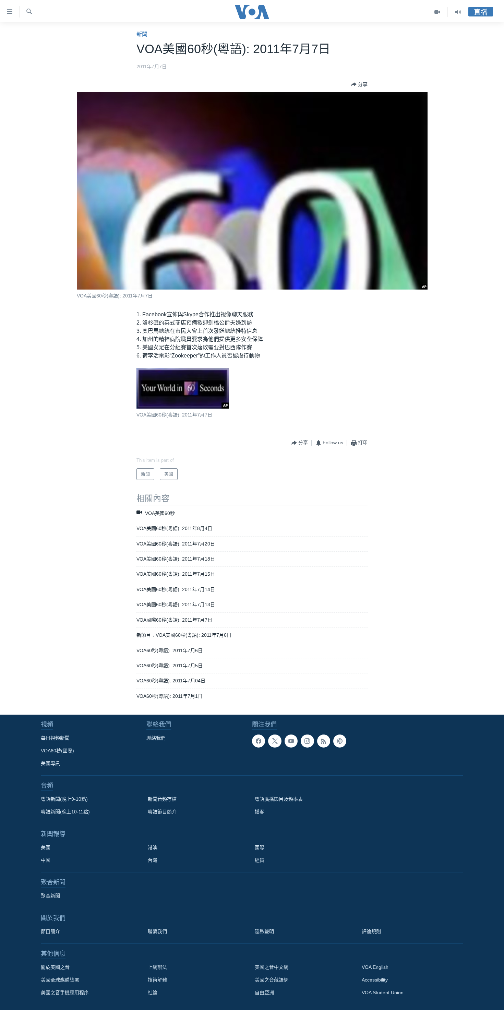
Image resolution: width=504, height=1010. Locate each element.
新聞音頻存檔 (162, 799)
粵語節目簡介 (162, 811)
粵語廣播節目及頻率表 (279, 799)
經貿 (259, 860)
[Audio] (458, 12)
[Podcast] (339, 741)
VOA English (375, 967)
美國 (45, 847)
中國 (45, 860)
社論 (152, 992)
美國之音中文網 (271, 967)
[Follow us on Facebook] (258, 741)
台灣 (152, 860)
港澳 (152, 847)
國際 (259, 847)
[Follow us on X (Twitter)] (274, 741)
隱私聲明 (264, 931)
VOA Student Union (383, 992)
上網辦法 (157, 967)
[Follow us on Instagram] (307, 741)
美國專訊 (50, 763)
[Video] (437, 12)
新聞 (141, 34)
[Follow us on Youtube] (291, 741)
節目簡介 (50, 931)
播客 (259, 811)
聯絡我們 (156, 738)
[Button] (359, 84)
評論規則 (371, 931)
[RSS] (323, 741)
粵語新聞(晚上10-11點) (65, 811)
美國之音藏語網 (271, 980)
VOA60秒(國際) (57, 750)
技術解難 (157, 980)
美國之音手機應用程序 (65, 992)
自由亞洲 (264, 992)
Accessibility (375, 980)
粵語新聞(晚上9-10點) (64, 799)
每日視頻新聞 (55, 738)
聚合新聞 (50, 896)
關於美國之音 (55, 967)
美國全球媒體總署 (60, 980)
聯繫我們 (157, 931)
